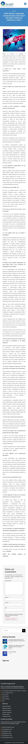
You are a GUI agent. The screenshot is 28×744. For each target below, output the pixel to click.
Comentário (8, 580)
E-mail (7, 602)
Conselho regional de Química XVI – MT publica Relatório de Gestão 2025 (16, 640)
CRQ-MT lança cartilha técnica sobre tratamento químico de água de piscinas (16, 646)
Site (6, 607)
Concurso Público (12, 651)
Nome (7, 597)
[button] (25, 4)
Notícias (14, 11)
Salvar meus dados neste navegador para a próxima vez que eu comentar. (14, 615)
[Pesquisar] (23, 630)
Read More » (10, 642)
